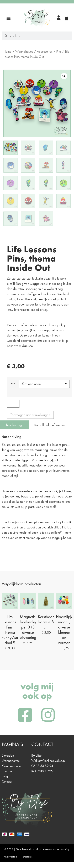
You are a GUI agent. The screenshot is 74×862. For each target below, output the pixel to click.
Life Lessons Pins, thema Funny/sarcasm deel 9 (15, 629)
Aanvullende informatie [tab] (49, 425)
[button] (8, 18)
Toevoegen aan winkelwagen (30, 414)
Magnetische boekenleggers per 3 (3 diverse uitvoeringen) (32, 627)
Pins (58, 51)
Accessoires (44, 51)
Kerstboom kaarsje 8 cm (46, 622)
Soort (12, 383)
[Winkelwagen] (66, 18)
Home (7, 51)
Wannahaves (24, 51)
